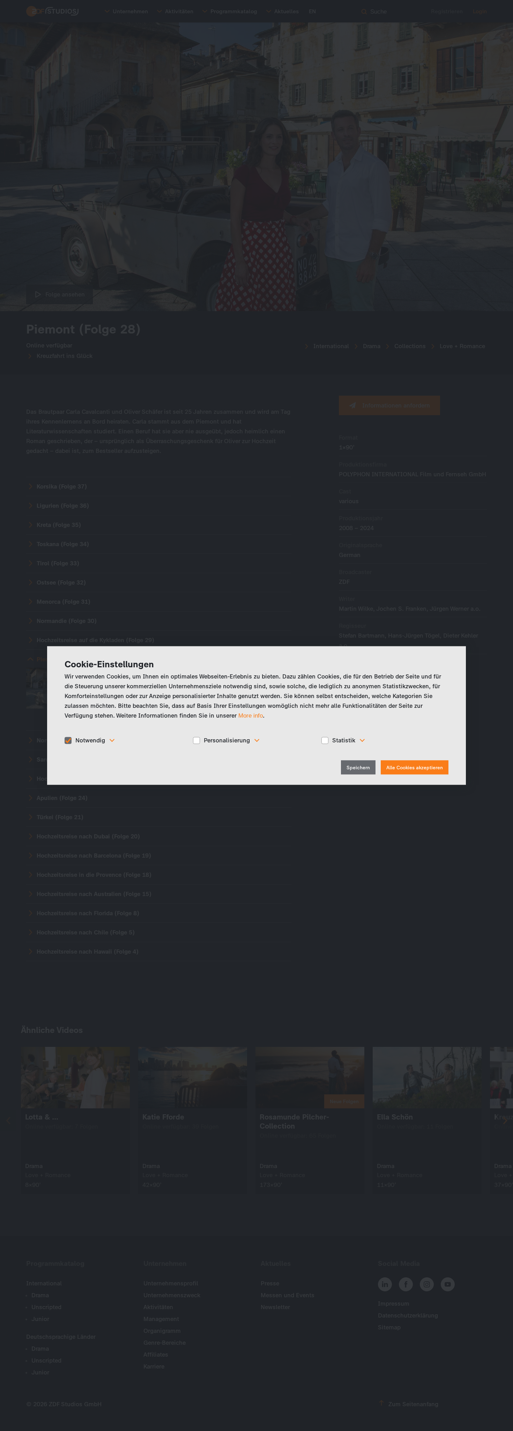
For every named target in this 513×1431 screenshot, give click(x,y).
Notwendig (90, 740)
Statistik (343, 740)
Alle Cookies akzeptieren (414, 767)
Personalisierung (227, 740)
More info (250, 715)
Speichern (358, 767)
